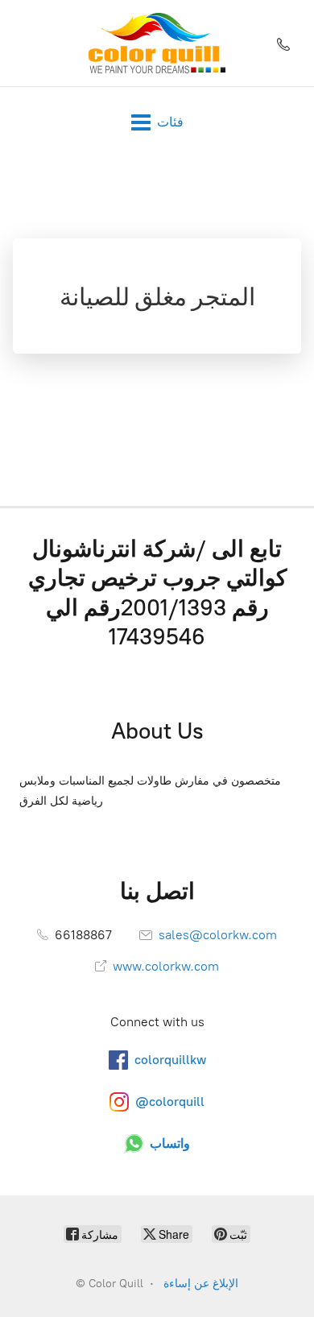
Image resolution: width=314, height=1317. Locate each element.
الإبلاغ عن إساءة (200, 1283)
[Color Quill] (157, 43)
